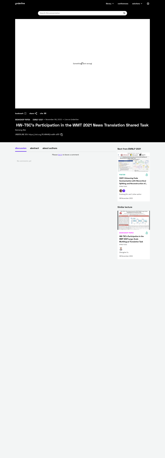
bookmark (19, 113)
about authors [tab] (50, 148)
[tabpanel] (65, 158)
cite (41, 113)
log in (60, 155)
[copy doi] (63, 134)
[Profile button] (148, 3)
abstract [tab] (34, 148)
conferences (123, 3)
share (31, 113)
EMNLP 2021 (134, 148)
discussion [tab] (20, 148)
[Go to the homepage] (20, 3)
